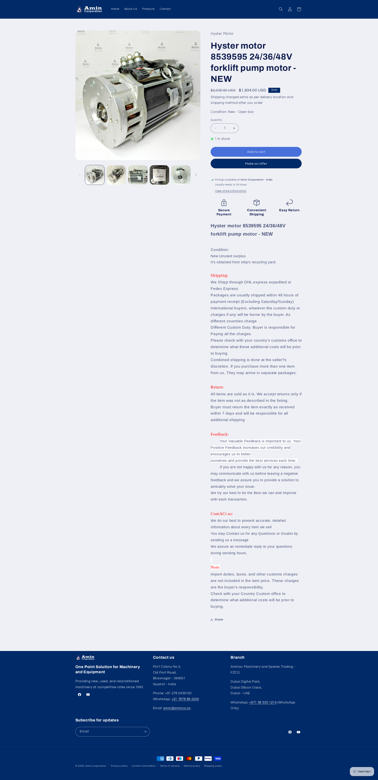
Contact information (144, 766)
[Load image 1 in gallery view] (95, 175)
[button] (280, 9)
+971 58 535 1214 (262, 702)
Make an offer (256, 163)
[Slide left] (79, 175)
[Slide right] (196, 175)
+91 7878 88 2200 (185, 699)
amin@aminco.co (177, 708)
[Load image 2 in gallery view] (116, 175)
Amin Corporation (95, 766)
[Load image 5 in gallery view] (181, 175)
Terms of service (170, 766)
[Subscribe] (144, 731)
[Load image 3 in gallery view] (138, 175)
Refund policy (192, 766)
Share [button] (219, 619)
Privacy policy (119, 766)
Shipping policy (213, 766)
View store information (230, 191)
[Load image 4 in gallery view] (159, 175)
